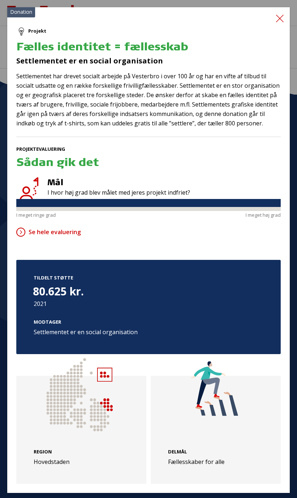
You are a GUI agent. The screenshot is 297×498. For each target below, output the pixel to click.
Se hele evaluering (55, 232)
